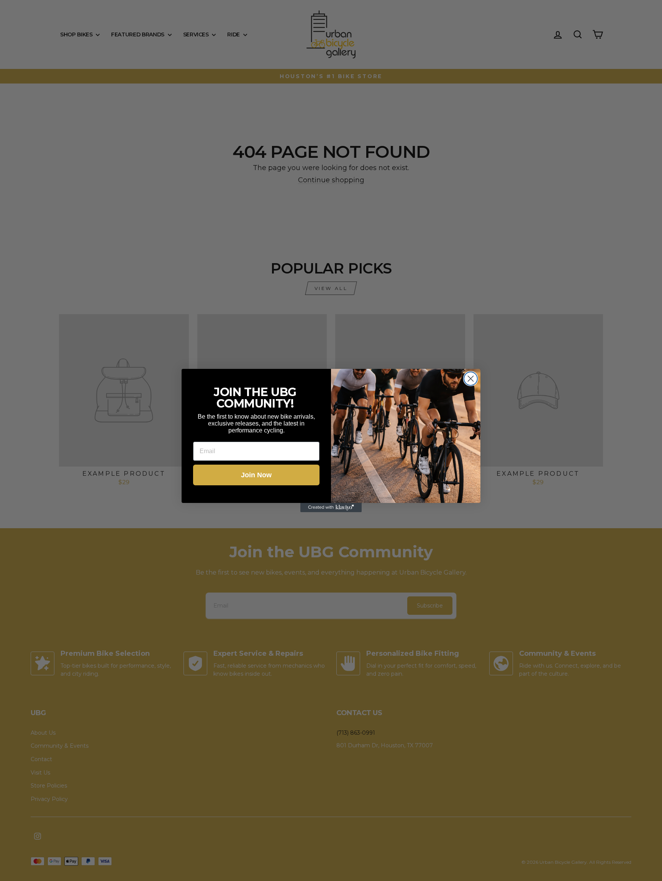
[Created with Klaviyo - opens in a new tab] (331, 507)
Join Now (256, 475)
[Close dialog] (470, 378)
